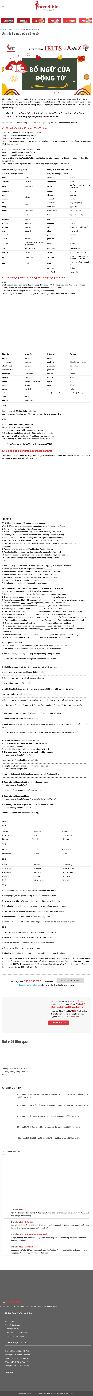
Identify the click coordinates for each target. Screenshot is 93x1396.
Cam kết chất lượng (12, 1325)
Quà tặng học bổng (12, 1329)
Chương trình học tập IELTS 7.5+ (17, 1351)
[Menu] (3, 6)
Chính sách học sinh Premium (16, 1333)
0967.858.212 (32, 981)
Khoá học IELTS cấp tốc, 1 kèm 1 (17, 1358)
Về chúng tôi (9, 1321)
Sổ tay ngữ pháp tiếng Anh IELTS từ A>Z (40, 116)
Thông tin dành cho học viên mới (17, 1366)
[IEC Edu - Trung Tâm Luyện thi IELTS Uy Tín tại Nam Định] (46, 6)
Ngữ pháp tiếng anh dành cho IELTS (34, 444)
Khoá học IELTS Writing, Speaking (17, 1355)
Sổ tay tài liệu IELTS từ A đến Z (16, 1362)
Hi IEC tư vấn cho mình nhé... (70, 980)
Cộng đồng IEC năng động (14, 1336)
